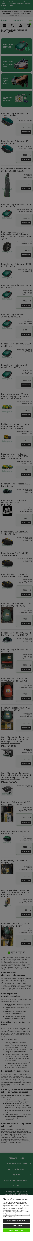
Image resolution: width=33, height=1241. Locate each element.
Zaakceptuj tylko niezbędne (16, 1220)
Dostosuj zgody (16, 1225)
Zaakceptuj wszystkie (16, 1230)
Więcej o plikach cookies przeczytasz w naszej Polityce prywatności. (16, 1215)
